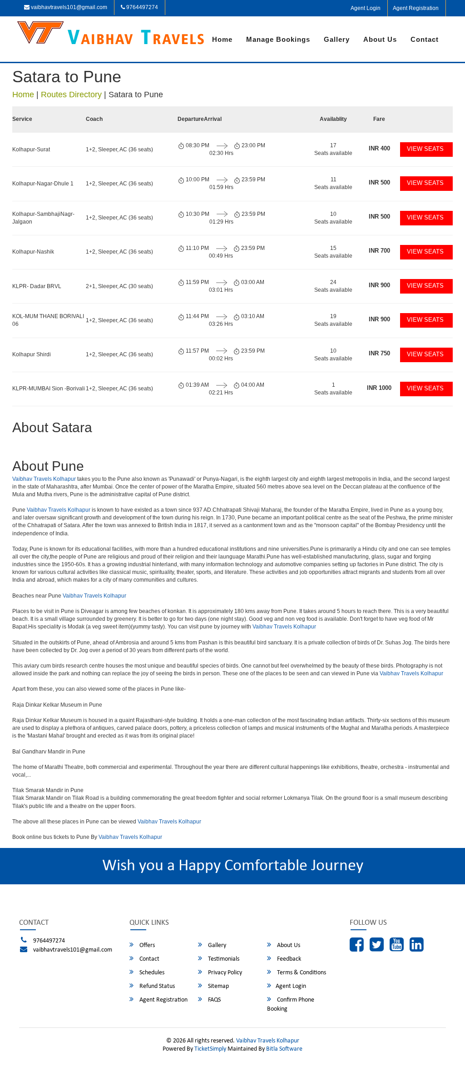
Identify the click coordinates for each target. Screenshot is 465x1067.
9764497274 (141, 7)
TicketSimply (210, 1049)
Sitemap (218, 986)
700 (379, 250)
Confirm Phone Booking (290, 1004)
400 (379, 148)
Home (222, 39)
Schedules (151, 972)
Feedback (288, 959)
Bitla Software (284, 1049)
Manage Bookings (278, 39)
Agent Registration (416, 8)
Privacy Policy (224, 972)
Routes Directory (71, 94)
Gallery (337, 39)
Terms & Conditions (301, 972)
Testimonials (223, 959)
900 (379, 285)
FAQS (214, 1000)
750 (379, 353)
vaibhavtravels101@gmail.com (68, 7)
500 (379, 182)
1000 (379, 387)
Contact (425, 39)
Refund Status (156, 986)
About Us (380, 39)
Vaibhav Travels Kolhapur (44, 479)
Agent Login (366, 8)
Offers (146, 945)
